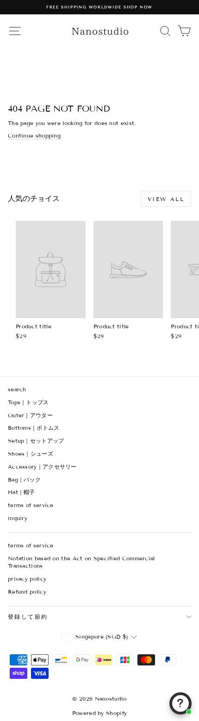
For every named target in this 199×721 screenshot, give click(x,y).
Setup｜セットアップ (36, 440)
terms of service (31, 505)
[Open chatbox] (180, 703)
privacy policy (27, 578)
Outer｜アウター (30, 415)
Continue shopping (34, 135)
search (17, 389)
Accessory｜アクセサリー (42, 466)
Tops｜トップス (28, 402)
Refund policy (27, 591)
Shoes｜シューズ (30, 453)
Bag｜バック (24, 479)
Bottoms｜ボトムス (34, 427)
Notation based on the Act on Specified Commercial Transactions (81, 562)
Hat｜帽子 (21, 492)
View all (166, 198)
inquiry (17, 517)
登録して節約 (28, 616)
